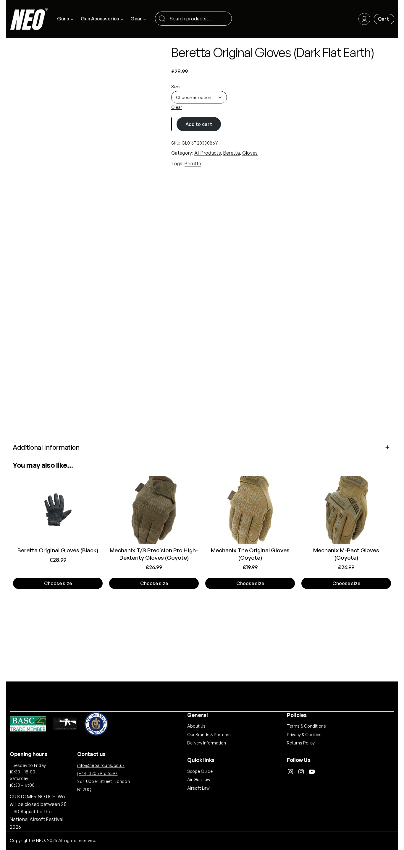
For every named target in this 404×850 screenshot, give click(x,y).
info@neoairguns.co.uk (101, 765)
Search (225, 19)
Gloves (250, 153)
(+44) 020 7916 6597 (97, 773)
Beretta (231, 153)
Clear (176, 107)
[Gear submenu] (144, 18)
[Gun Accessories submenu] (121, 18)
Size (175, 86)
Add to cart (198, 124)
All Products (207, 153)
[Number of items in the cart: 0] (384, 19)
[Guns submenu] (71, 18)
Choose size (58, 583)
